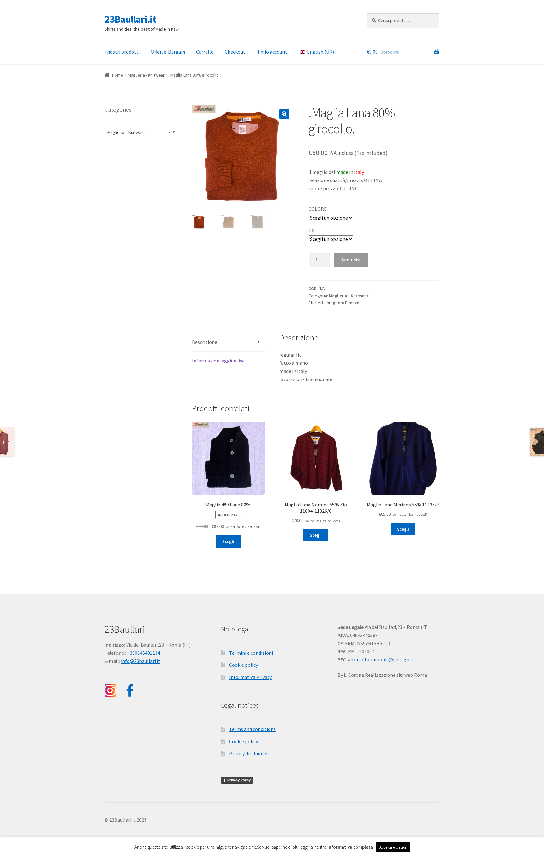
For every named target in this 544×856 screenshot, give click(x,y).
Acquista (351, 259)
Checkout (235, 52)
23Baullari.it (130, 19)
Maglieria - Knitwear (146, 75)
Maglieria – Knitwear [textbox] (139, 132)
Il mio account (271, 52)
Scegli (228, 541)
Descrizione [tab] (204, 342)
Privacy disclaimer (248, 753)
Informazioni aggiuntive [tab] (218, 360)
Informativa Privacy (250, 677)
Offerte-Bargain (168, 52)
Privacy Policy (239, 780)
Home (117, 75)
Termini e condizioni (251, 653)
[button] (284, 114)
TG (312, 230)
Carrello (205, 52)
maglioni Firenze (342, 302)
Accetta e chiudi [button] (392, 847)
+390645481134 (143, 653)
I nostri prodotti (122, 52)
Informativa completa (350, 847)
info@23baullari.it (140, 661)
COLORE (318, 209)
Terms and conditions (252, 729)
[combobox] (141, 132)
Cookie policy (243, 665)
